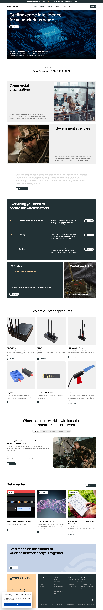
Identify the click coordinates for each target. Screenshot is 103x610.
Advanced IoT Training (86, 584)
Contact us (50, 2)
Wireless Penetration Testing (74, 582)
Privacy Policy (60, 604)
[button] (34, 6)
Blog (82, 589)
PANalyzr (56, 579)
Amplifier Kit (57, 589)
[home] (12, 6)
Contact (42, 586)
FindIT (55, 593)
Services (50, 6)
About (57, 6)
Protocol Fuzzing (71, 584)
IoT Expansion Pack (58, 586)
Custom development (73, 589)
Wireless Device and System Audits (74, 579)
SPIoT (55, 584)
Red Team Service (72, 586)
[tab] (36, 431)
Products (34, 6)
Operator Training (85, 582)
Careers (64, 6)
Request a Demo (24, 294)
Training (83, 579)
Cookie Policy (43, 604)
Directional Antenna (58, 591)
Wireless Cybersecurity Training (87, 586)
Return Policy (90, 604)
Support (70, 6)
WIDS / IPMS (57, 582)
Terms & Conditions (70, 604)
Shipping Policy (81, 604)
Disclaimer (51, 604)
